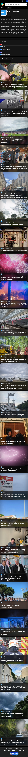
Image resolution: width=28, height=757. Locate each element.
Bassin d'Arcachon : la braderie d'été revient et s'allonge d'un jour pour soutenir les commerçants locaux (13, 606)
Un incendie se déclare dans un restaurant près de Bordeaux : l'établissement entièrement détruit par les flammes (14, 633)
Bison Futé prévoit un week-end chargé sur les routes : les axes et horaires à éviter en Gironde (13, 415)
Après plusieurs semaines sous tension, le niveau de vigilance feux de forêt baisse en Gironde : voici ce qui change (14, 305)
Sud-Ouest (4, 44)
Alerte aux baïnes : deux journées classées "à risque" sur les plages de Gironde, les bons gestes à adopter (13, 496)
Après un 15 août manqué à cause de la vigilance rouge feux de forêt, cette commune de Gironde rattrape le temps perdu (13, 278)
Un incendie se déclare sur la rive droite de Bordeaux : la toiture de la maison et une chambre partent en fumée (14, 688)
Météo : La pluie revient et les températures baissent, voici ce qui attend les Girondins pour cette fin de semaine (13, 715)
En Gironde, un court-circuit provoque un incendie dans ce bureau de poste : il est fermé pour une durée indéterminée (14, 524)
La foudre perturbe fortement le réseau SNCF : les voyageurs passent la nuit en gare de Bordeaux (13, 333)
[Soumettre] (26, 4)
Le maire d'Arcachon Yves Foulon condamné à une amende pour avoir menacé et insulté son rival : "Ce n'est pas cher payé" (14, 442)
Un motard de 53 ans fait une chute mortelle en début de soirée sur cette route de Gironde (13, 223)
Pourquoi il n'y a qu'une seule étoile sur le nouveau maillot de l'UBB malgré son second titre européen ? (13, 141)
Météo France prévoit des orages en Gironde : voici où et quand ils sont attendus (14, 469)
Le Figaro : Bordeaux (6, 49)
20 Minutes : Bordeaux (7, 52)
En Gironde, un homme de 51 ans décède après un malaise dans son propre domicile (14, 251)
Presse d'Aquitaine (4, 41)
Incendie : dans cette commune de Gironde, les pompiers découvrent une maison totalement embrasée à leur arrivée (13, 660)
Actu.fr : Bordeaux (13, 11)
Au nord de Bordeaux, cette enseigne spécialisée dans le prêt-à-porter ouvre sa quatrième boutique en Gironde (14, 168)
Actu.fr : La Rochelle (6, 54)
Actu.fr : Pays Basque (6, 46)
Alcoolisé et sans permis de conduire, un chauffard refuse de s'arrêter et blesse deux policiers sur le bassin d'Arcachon (14, 113)
